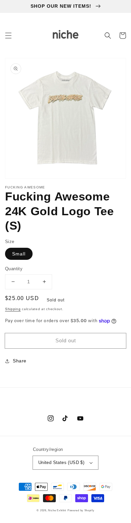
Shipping (13, 309)
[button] (8, 35)
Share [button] (20, 360)
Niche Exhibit (57, 510)
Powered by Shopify (81, 510)
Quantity (14, 268)
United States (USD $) (61, 462)
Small (19, 253)
